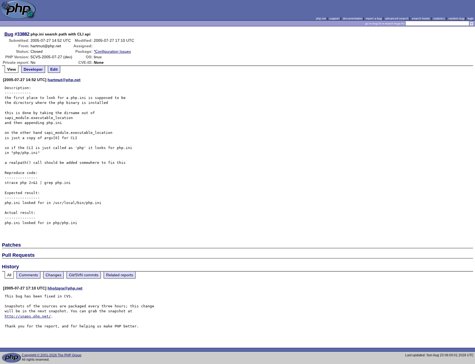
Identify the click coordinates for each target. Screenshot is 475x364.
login (471, 18)
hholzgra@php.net (65, 288)
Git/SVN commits (83, 275)
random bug (456, 18)
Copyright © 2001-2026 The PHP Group (51, 355)
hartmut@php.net (64, 80)
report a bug (374, 18)
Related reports (119, 275)
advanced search (396, 18)
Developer (33, 69)
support (334, 18)
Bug (8, 34)
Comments (28, 275)
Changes (53, 275)
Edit (54, 69)
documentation (352, 18)
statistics (439, 18)
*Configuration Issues (112, 51)
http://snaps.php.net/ (28, 316)
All (9, 275)
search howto (421, 18)
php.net (321, 18)
